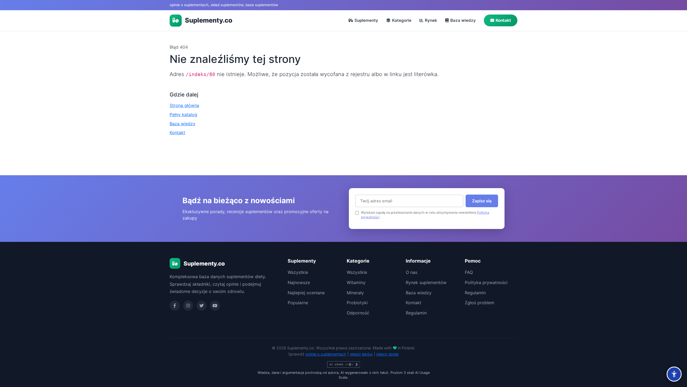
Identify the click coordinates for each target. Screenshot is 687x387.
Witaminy (356, 282)
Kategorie (401, 20)
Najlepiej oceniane (306, 292)
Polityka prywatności (486, 282)
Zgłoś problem (479, 302)
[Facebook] (175, 305)
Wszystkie (298, 272)
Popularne (298, 302)
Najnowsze (299, 282)
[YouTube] (215, 305)
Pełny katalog (183, 114)
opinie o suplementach (325, 354)
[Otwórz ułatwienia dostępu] (674, 374)
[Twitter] (201, 305)
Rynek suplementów (426, 282)
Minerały (355, 292)
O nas (411, 272)
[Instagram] (188, 305)
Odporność (358, 313)
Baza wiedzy (463, 20)
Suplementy (366, 20)
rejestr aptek (387, 354)
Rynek (431, 20)
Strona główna (184, 105)
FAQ (469, 272)
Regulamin (416, 313)
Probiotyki (357, 302)
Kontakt (503, 20)
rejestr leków (361, 354)
